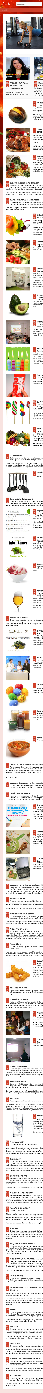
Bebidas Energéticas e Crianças (24, 182)
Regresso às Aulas (18, 987)
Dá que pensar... (17, 1275)
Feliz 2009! (15, 944)
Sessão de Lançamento (20, 793)
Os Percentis (16, 455)
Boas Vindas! (15, 1375)
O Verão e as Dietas (19, 999)
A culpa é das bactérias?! (21, 1192)
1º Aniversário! (16, 1142)
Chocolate (15, 1343)
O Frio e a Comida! (18, 1066)
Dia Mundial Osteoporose (21, 499)
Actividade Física (17, 898)
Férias (13, 1309)
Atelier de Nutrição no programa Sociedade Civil (19, 85)
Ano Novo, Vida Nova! (20, 1208)
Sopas (39, 737)
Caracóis (14, 1326)
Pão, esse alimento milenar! (23, 1243)
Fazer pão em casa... (19, 928)
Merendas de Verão (19, 617)
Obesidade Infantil (18, 1175)
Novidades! (14, 1098)
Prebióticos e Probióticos (22, 913)
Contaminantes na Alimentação (24, 199)
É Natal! (14, 1228)
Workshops (15, 1158)
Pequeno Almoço (18, 1081)
